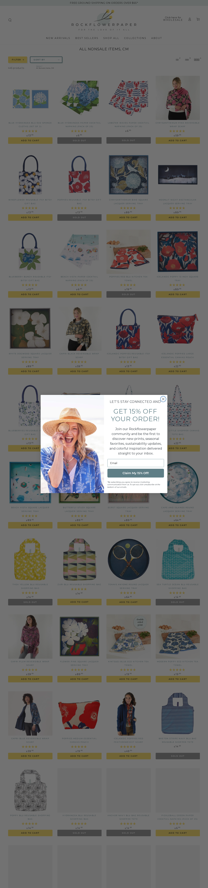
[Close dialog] (163, 399)
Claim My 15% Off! (136, 473)
